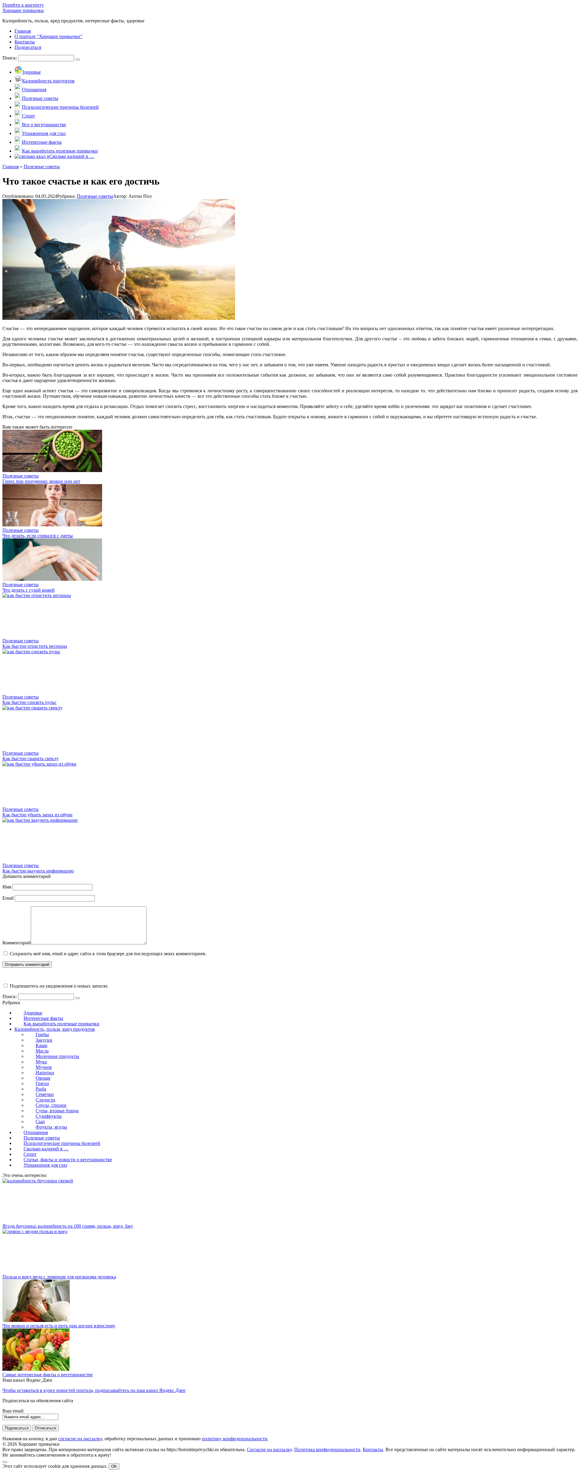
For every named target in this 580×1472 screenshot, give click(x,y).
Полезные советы (95, 196)
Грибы (42, 1034)
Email (8, 898)
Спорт (30, 1154)
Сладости (45, 1099)
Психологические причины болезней (62, 1143)
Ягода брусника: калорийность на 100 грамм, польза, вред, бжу (67, 1226)
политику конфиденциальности (234, 1438)
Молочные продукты (57, 1056)
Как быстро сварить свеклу (30, 758)
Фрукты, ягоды (51, 1127)
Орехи (42, 1083)
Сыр (40, 1121)
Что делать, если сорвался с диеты (37, 535)
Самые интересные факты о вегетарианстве (47, 1374)
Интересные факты (43, 1018)
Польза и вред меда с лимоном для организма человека (59, 1276)
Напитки (45, 1072)
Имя (6, 886)
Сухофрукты (49, 1116)
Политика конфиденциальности (327, 1449)
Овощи (43, 1078)
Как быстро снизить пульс (29, 702)
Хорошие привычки (23, 10)
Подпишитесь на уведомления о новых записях (58, 985)
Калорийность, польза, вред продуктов (54, 1029)
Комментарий (16, 942)
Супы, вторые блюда (57, 1110)
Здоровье (33, 1012)
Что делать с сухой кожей (28, 590)
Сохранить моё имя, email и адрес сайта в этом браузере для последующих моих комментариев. (108, 953)
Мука (41, 1061)
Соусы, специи (51, 1105)
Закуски (44, 1040)
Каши (41, 1045)
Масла (42, 1050)
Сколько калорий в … (46, 1148)
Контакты (373, 1449)
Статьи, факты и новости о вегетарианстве (68, 1159)
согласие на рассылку (80, 1438)
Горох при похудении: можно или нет (41, 481)
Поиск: (10, 57)
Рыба (41, 1088)
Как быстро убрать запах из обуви (37, 814)
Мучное (44, 1067)
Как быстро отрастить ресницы (34, 646)
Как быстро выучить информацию (38, 870)
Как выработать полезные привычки (61, 1023)
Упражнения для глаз (45, 1165)
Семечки (45, 1094)
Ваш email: (13, 1410)
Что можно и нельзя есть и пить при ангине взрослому (58, 1325)
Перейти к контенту (23, 5)
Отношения (36, 1132)
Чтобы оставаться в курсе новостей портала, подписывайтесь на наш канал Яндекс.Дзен (93, 1390)
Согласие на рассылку (269, 1449)
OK (114, 1466)
